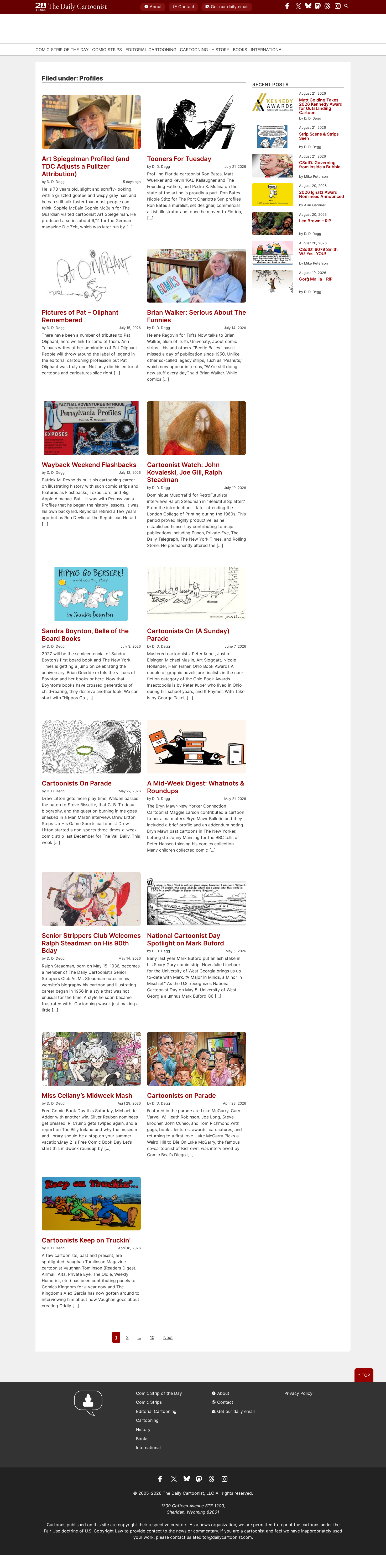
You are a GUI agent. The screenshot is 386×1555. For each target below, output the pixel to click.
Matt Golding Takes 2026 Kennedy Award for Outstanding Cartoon (320, 106)
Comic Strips (107, 49)
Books (240, 49)
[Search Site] (347, 7)
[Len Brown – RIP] (272, 224)
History (220, 49)
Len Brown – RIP (315, 221)
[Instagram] (338, 7)
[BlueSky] (308, 7)
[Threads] (328, 7)
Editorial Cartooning (151, 49)
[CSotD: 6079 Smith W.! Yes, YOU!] (272, 253)
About (156, 6)
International (267, 49)
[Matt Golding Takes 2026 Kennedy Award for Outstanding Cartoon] (272, 103)
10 (152, 1337)
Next (168, 1337)
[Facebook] (288, 7)
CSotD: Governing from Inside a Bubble (319, 164)
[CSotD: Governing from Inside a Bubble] (272, 166)
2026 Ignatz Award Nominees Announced (321, 194)
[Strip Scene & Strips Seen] (272, 137)
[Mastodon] (318, 7)
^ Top (364, 1375)
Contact (186, 6)
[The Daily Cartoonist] (71, 7)
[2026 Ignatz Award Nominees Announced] (272, 195)
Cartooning (194, 49)
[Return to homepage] (90, 1424)
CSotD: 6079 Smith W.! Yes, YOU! (318, 251)
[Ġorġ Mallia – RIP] (272, 282)
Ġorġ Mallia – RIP (315, 279)
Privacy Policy (298, 1393)
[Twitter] (298, 7)
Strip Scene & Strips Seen (319, 136)
